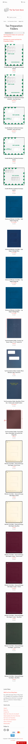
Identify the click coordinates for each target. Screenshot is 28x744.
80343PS (14, 130)
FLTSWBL (14, 312)
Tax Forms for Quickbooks (10, 719)
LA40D (14, 618)
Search (5, 708)
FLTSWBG (14, 282)
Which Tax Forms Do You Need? (11, 714)
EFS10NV (14, 404)
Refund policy (7, 723)
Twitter (5, 730)
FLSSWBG (14, 221)
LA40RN (14, 587)
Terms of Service (8, 721)
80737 (14, 191)
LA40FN (14, 557)
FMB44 (14, 343)
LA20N (14, 527)
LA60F (14, 648)
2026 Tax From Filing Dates (10, 692)
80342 (14, 70)
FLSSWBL (14, 252)
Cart (24, 2)
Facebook (8, 730)
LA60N (14, 679)
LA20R (14, 496)
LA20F (14, 466)
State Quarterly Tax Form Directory (12, 715)
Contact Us (6, 712)
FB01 (14, 373)
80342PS (14, 100)
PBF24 (14, 435)
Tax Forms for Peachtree (9, 717)
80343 (14, 161)
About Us (6, 710)
